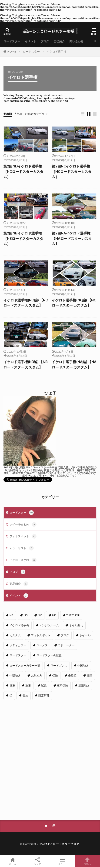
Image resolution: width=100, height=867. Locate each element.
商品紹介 (18, 583)
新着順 (7, 114)
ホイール (84, 635)
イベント (30, 41)
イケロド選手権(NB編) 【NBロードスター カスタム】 (25, 364)
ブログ (45, 41)
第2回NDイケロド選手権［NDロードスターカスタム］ (23, 171)
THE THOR (73, 615)
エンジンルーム (49, 625)
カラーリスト (21, 548)
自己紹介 (59, 41)
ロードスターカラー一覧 (25, 665)
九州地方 (36, 675)
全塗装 (72, 675)
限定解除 (44, 695)
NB (26, 615)
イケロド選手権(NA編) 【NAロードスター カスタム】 (74, 364)
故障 (89, 675)
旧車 (12, 685)
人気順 (18, 114)
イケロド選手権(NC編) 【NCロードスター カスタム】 (74, 302)
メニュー (62, 864)
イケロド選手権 (56, 51)
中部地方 (15, 675)
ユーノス (42, 645)
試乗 (44, 685)
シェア (37, 864)
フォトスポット (23, 536)
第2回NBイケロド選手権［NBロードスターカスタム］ (23, 238)
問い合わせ (76, 41)
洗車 (28, 685)
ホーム (12, 864)
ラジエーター (66, 645)
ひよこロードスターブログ (61, 844)
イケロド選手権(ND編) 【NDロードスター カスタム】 (25, 302)
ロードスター (11, 41)
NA (11, 615)
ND (54, 615)
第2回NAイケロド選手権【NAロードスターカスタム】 (72, 238)
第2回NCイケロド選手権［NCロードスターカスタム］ (72, 171)
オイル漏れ (76, 625)
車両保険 (62, 685)
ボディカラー (18, 645)
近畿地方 (84, 685)
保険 (55, 675)
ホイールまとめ (22, 524)
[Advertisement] (50, 760)
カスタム (15, 635)
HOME (11, 51)
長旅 (25, 695)
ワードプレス (58, 665)
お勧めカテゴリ (34, 114)
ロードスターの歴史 (49, 655)
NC (40, 615)
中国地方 (83, 665)
